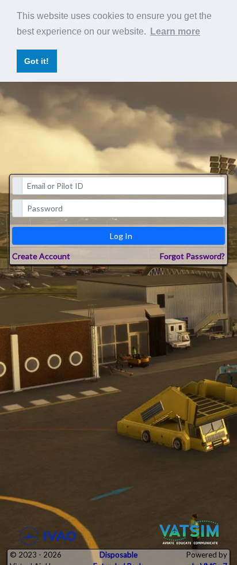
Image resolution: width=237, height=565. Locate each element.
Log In (121, 236)
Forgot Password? (192, 256)
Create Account (41, 256)
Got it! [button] (36, 61)
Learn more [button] (175, 31)
